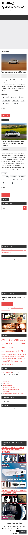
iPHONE (8, 354)
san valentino (10, 358)
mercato (17, 354)
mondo (24, 354)
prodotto (3, 358)
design (13, 347)
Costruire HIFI (6, 383)
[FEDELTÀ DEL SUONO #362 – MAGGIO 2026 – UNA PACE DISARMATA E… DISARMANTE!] (14, 488)
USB (12, 361)
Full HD (9, 351)
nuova (11, 356)
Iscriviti (23, 531)
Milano (20, 354)
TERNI (9, 361)
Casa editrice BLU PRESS (9, 377)
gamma (13, 351)
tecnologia (4, 361)
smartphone (16, 358)
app (24, 340)
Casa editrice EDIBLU (8, 379)
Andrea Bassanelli (10, 339)
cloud (11, 347)
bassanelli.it (9, 343)
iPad (4, 354)
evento (2, 351)
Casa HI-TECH (6, 381)
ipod (11, 354)
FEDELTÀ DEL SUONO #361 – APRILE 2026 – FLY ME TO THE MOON (14, 492)
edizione (22, 347)
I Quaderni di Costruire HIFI (10, 387)
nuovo (14, 356)
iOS (2, 354)
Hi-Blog (21, 351)
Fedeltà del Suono (7, 385)
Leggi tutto (5, 115)
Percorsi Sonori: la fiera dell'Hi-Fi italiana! (13, 393)
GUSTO (16, 351)
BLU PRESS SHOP (7, 372)
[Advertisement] (14, 35)
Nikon (9, 356)
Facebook (6, 351)
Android (21, 340)
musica (2, 356)
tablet (23, 358)
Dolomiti (18, 347)
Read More (14, 533)
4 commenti (5, 149)
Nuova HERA (6, 391)
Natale (6, 356)
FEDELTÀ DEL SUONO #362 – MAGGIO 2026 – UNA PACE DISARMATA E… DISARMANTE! (12, 450)
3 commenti (5, 75)
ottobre (18, 356)
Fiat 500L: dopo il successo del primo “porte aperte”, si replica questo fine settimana (12, 143)
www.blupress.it (8, 364)
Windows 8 (16, 361)
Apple (2, 344)
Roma (6, 358)
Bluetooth (18, 344)
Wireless (20, 361)
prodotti (22, 356)
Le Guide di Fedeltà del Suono (11, 389)
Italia (14, 354)
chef (8, 347)
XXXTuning (5, 120)
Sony (21, 358)
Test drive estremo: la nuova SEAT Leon (13, 72)
